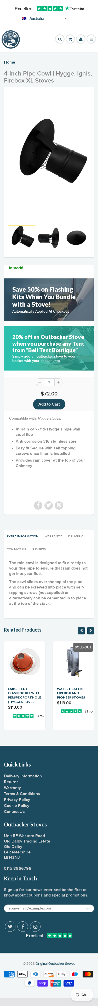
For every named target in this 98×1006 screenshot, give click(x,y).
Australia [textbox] (37, 18)
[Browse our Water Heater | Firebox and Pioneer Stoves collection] (73, 714)
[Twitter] (10, 926)
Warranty (53, 536)
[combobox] (37, 18)
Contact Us (16, 549)
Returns (11, 782)
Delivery (75, 536)
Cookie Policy (16, 806)
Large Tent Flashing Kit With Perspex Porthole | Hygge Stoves (24, 695)
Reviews (39, 549)
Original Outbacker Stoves (55, 964)
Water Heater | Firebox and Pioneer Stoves (71, 693)
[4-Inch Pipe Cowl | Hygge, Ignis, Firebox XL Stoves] (49, 157)
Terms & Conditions (22, 794)
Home (9, 62)
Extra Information (22, 536)
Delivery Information (23, 776)
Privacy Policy (17, 800)
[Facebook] (23, 926)
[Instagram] (35, 926)
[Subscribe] (87, 909)
